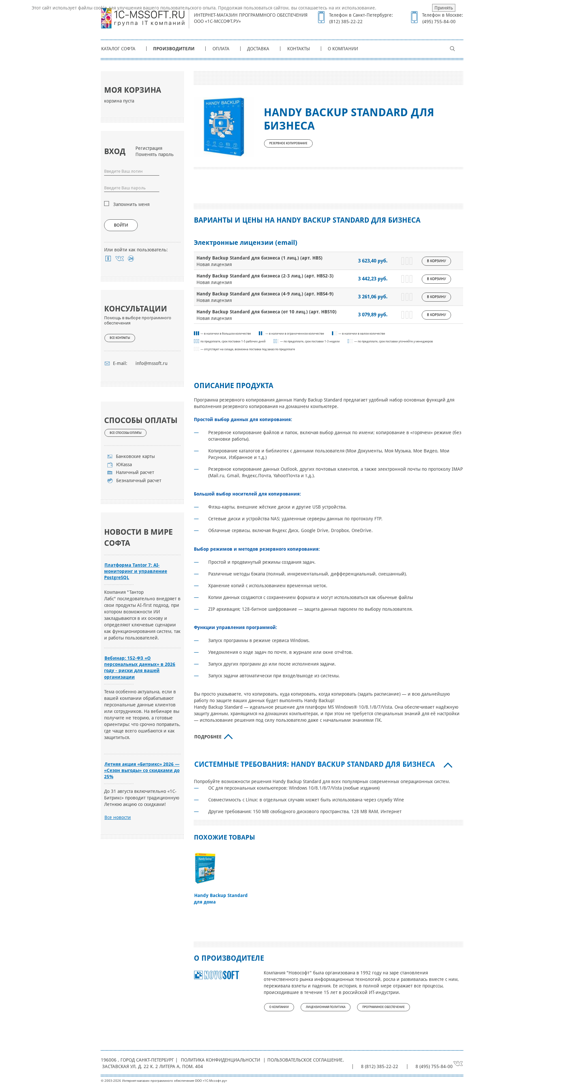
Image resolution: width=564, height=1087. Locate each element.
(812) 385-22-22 (346, 21)
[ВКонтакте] (120, 258)
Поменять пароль (154, 154)
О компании (343, 48)
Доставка (258, 48)
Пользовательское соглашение (304, 1060)
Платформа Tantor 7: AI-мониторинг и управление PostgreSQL (135, 571)
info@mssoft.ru (151, 363)
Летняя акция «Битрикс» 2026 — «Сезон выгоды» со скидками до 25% (142, 770)
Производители (174, 48)
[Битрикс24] (131, 258)
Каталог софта (118, 48)
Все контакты (120, 337)
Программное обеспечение (383, 1007)
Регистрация (148, 148)
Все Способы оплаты (125, 432)
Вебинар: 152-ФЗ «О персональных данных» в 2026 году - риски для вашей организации (139, 667)
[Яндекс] (108, 258)
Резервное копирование (288, 143)
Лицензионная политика (325, 1007)
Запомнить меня (131, 204)
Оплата (220, 48)
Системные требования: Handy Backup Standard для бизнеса (314, 764)
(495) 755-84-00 (439, 21)
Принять (443, 7)
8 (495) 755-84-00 (434, 1066)
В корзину (436, 261)
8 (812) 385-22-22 (379, 1066)
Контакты (298, 48)
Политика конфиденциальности (220, 1060)
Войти (121, 225)
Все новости (117, 817)
